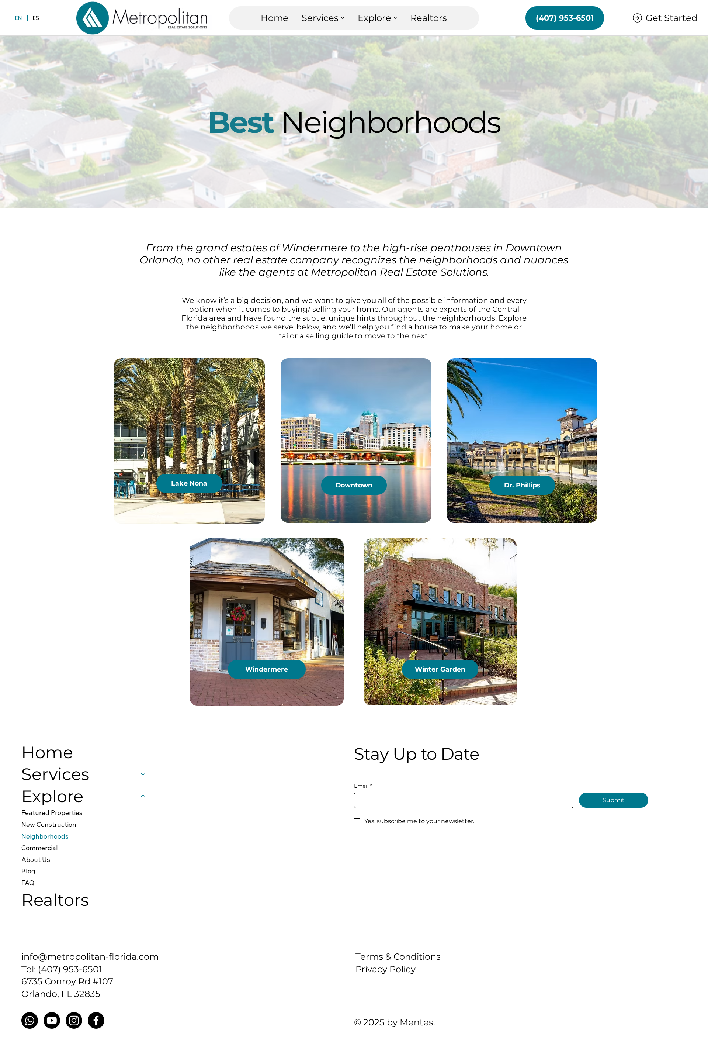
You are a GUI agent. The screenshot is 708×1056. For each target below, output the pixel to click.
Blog (28, 871)
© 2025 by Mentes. (394, 1022)
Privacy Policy (385, 969)
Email (363, 786)
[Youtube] (52, 1020)
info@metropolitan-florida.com (90, 956)
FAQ (27, 883)
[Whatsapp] (29, 1020)
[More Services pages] (342, 18)
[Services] (143, 774)
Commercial (39, 847)
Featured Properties (52, 812)
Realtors (55, 900)
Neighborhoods (45, 836)
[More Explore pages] (395, 18)
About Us (35, 859)
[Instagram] (74, 1020)
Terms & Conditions (398, 956)
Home (47, 752)
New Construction (48, 824)
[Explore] (143, 796)
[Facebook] (96, 1020)
